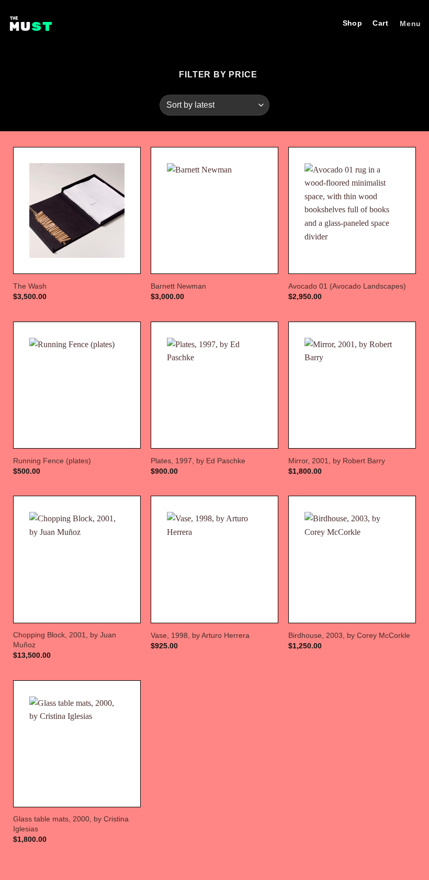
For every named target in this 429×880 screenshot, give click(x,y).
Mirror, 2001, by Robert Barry (336, 460)
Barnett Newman (178, 286)
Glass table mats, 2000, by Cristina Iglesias (71, 824)
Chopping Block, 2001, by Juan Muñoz (64, 640)
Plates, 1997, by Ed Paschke (198, 460)
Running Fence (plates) (52, 460)
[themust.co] (31, 23)
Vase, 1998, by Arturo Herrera (200, 635)
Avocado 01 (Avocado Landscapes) (347, 286)
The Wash (30, 286)
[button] (409, 23)
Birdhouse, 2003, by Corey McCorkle (349, 635)
